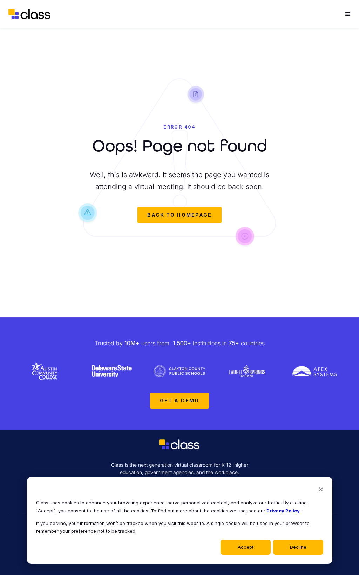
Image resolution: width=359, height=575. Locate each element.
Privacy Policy (282, 510)
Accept (245, 547)
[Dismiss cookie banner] (321, 490)
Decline (298, 547)
